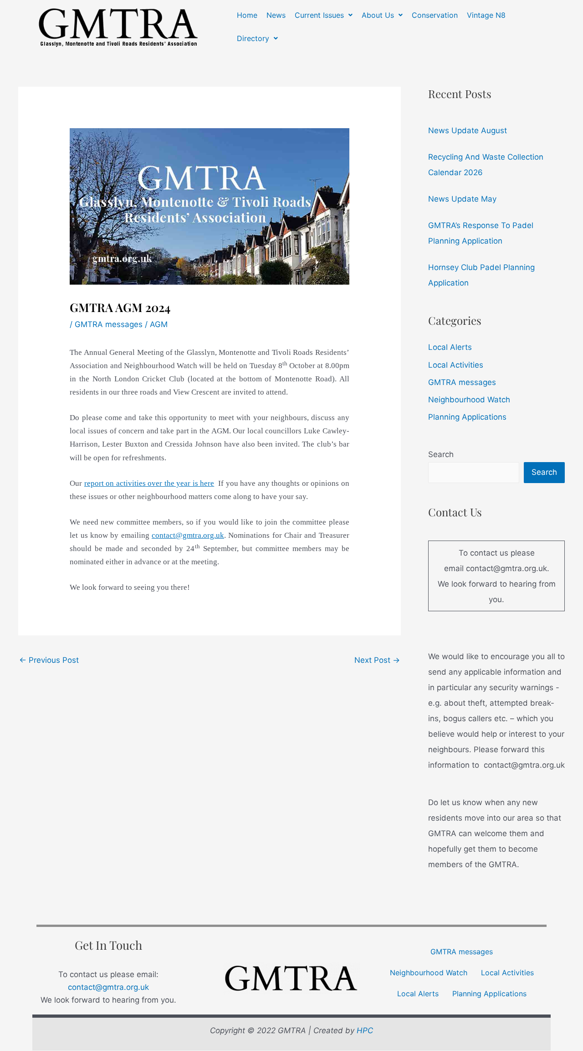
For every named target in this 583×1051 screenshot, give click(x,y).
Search (441, 454)
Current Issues (319, 15)
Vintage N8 (486, 15)
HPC (365, 1030)
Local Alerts (450, 347)
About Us (378, 15)
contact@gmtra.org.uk (108, 987)
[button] (323, 15)
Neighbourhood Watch (469, 399)
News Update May (462, 198)
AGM (159, 324)
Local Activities (455, 364)
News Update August (467, 130)
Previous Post (49, 660)
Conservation (435, 15)
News (276, 15)
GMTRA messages (109, 324)
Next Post (377, 660)
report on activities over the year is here (149, 483)
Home (247, 15)
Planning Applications (467, 416)
